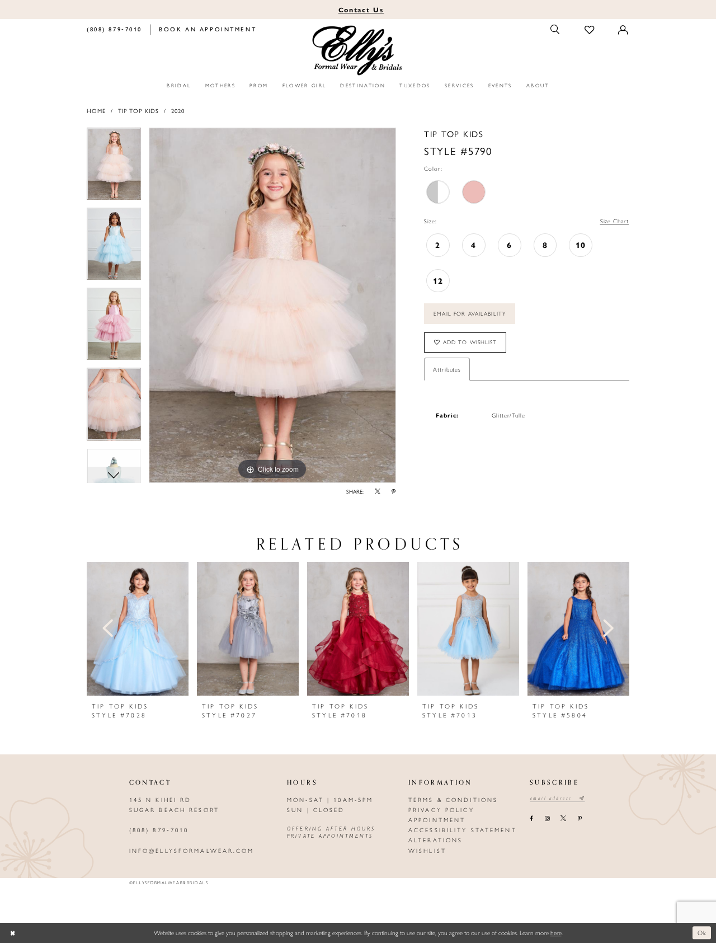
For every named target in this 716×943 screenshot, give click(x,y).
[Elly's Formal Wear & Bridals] (358, 51)
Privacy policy (441, 809)
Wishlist (427, 850)
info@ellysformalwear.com (192, 850)
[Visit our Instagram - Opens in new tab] (546, 818)
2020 (178, 110)
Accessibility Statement (462, 829)
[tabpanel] (114, 168)
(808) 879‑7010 (159, 829)
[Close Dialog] (12, 932)
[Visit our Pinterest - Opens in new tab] (579, 818)
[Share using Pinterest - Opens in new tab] (394, 492)
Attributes (447, 369)
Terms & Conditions (453, 799)
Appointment (436, 819)
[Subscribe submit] (582, 799)
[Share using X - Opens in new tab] (378, 492)
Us (361, 9)
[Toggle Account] (623, 29)
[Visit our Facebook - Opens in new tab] (532, 818)
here (556, 932)
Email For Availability (470, 313)
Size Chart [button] (614, 221)
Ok (702, 932)
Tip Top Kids (138, 110)
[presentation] (138, 629)
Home (96, 110)
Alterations (435, 840)
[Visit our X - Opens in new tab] (563, 818)
